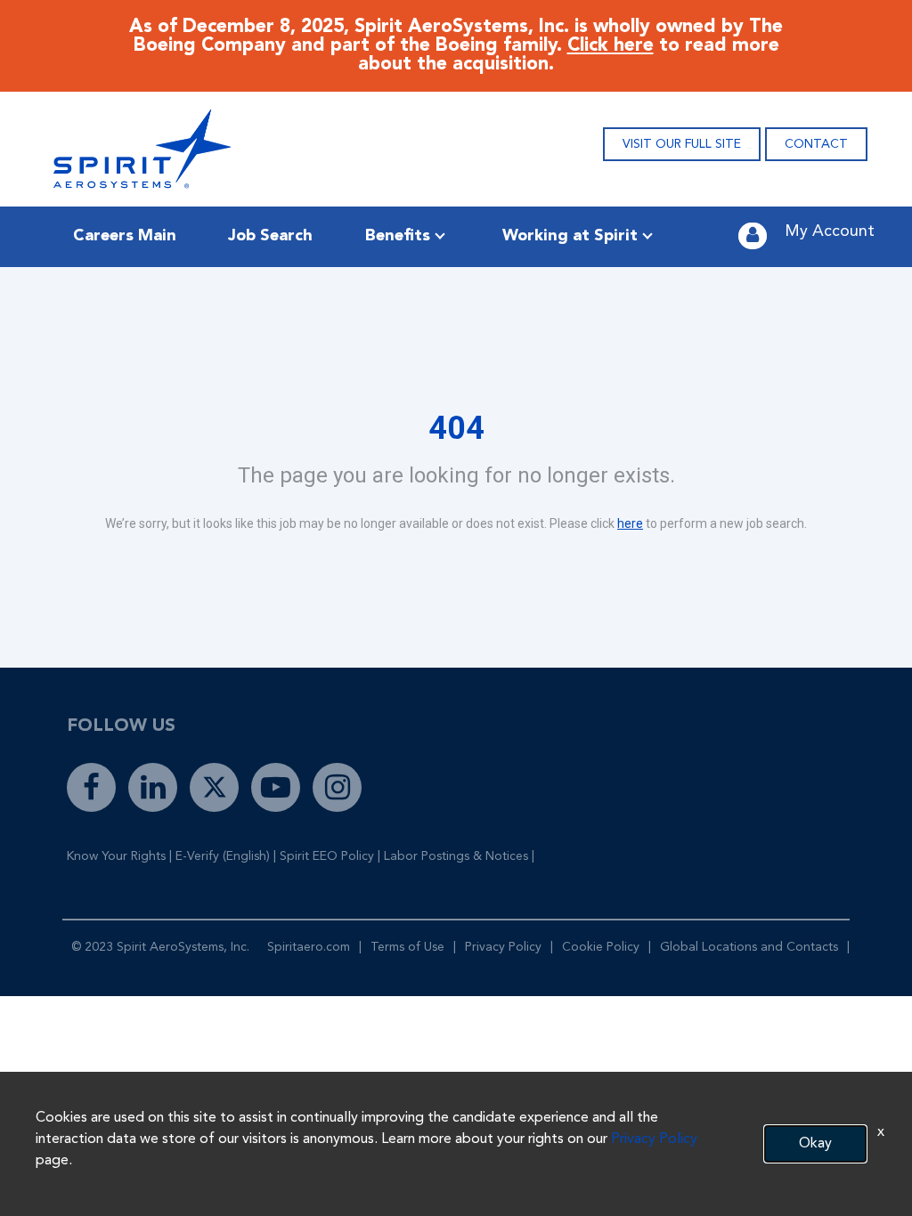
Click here (610, 45)
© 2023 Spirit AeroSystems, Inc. (160, 947)
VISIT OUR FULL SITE (682, 144)
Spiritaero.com (308, 947)
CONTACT (816, 144)
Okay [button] (815, 1144)
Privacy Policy (503, 947)
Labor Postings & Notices (456, 856)
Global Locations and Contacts (749, 947)
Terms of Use (407, 947)
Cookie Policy (600, 947)
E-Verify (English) (222, 856)
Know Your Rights (116, 856)
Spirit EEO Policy (327, 856)
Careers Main (124, 236)
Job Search (270, 236)
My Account (830, 231)
